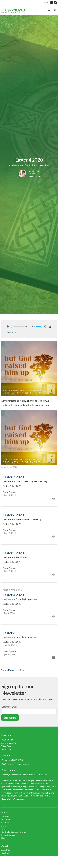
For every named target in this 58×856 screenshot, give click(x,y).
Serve (3, 826)
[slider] (17, 326)
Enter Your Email (9, 706)
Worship (5, 816)
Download (11, 332)
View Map (6, 749)
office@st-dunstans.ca (18, 764)
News (3, 838)
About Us (5, 819)
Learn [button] (3, 822)
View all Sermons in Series (13, 670)
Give (3, 829)
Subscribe (10, 717)
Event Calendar (8, 835)
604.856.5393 (16, 760)
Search (45, 3)
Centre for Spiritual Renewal (13, 832)
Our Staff (5, 853)
